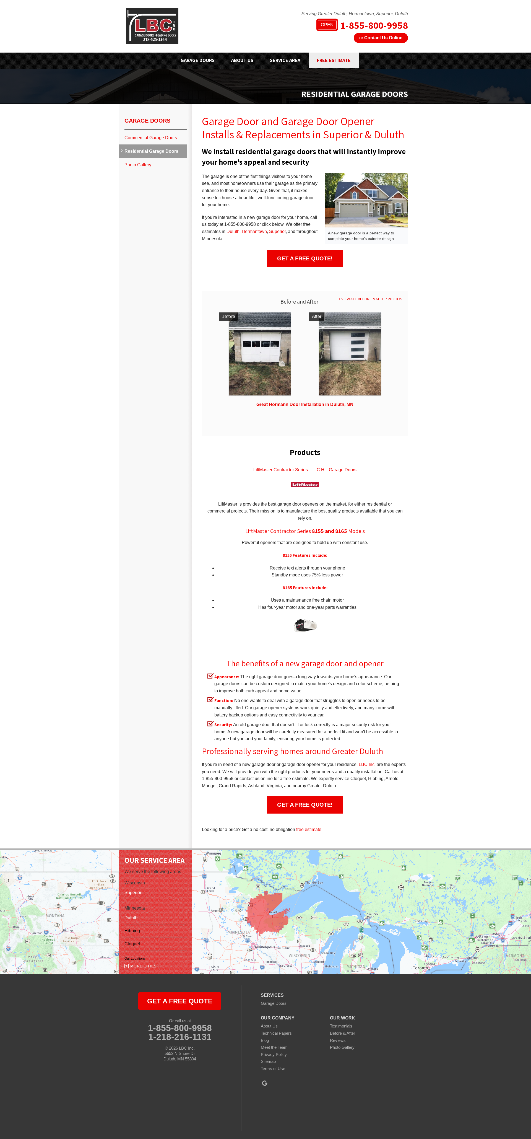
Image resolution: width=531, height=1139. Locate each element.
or (380, 37)
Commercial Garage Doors (150, 137)
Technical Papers (276, 1033)
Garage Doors (147, 121)
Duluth (233, 231)
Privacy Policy (274, 1054)
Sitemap (268, 1061)
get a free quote (179, 1001)
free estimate (308, 829)
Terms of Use (273, 1068)
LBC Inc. (367, 764)
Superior (277, 231)
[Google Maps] (264, 1083)
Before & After (342, 1033)
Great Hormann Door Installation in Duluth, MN (304, 404)
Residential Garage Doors (151, 151)
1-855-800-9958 (364, 25)
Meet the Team (274, 1047)
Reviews (338, 1040)
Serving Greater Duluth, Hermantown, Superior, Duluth (354, 13)
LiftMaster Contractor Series (280, 469)
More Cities (143, 966)
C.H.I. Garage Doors (336, 469)
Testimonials (341, 1026)
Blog (265, 1040)
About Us (269, 1026)
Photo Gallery (137, 164)
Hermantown (254, 231)
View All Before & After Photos (371, 299)
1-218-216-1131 (180, 1036)
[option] (305, 362)
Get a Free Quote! (305, 258)
